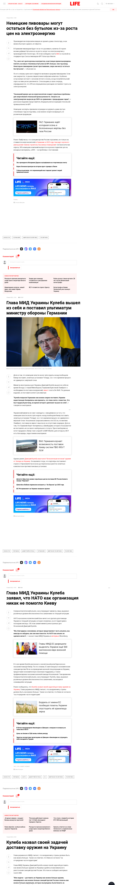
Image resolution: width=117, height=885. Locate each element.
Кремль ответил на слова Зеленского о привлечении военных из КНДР (62, 829)
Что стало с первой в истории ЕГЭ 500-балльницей (63, 819)
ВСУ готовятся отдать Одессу (39, 287)
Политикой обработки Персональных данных (46, 9)
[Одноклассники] (39, 249)
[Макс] (26, 249)
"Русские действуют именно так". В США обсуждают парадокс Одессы (38, 820)
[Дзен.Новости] (21, 249)
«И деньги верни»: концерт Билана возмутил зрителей (14, 819)
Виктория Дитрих (19, 516)
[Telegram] (30, 249)
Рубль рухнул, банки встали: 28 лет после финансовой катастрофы (64, 280)
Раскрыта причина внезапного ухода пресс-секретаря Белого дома (15, 280)
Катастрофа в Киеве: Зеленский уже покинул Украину (61, 289)
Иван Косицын (19, 769)
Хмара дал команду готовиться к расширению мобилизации (38, 280)
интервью (55, 636)
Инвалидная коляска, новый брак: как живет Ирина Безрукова (14, 289)
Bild (57, 54)
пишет (45, 390)
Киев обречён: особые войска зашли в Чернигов (15, 828)
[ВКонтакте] (34, 249)
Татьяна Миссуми (19, 202)
